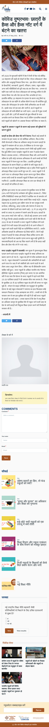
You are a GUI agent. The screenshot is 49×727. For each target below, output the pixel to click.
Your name (5, 436)
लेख (18, 478)
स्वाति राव (6, 36)
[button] (6, 40)
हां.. (8, 619)
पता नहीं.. (9, 624)
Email (3, 446)
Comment (5, 411)
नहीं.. (8, 621)
